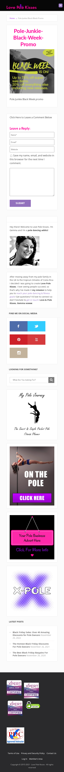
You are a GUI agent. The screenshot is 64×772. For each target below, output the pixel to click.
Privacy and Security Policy (33, 753)
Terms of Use (13, 753)
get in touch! (32, 300)
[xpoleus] (32, 591)
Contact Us (51, 753)
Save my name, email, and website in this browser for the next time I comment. (32, 159)
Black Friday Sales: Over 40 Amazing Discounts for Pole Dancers (31, 633)
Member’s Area (35, 759)
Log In (24, 759)
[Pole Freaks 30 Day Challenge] (32, 476)
